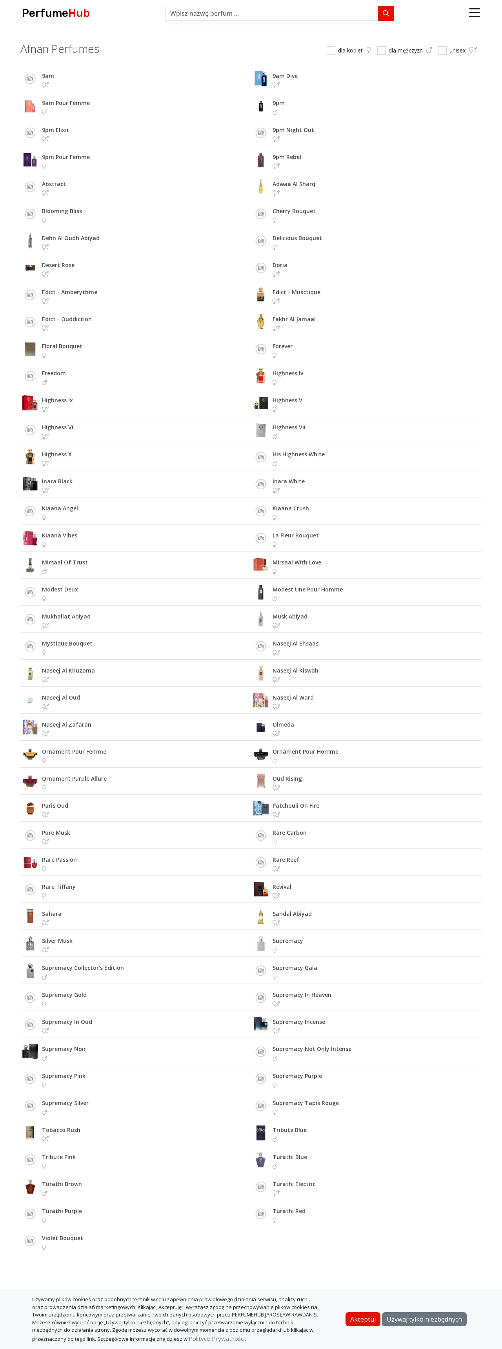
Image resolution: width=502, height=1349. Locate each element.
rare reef (286, 859)
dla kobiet (351, 50)
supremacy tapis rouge (306, 1103)
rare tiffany (59, 886)
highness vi (57, 427)
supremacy (288, 940)
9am (48, 76)
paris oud (55, 805)
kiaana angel (60, 508)
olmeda (283, 724)
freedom (54, 373)
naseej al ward (293, 697)
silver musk (57, 940)
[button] (474, 13)
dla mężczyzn (406, 50)
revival (282, 886)
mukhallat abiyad (66, 616)
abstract (54, 184)
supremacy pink (63, 1076)
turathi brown (62, 1184)
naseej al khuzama (68, 670)
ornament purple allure (74, 778)
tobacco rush (61, 1130)
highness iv (288, 373)
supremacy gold (64, 994)
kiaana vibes (59, 535)
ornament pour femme (74, 751)
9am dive (285, 76)
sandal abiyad (292, 913)
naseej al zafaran (66, 724)
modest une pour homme (308, 589)
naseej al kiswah (295, 670)
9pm (279, 103)
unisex (458, 50)
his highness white (299, 454)
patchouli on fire (296, 805)
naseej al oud (61, 697)
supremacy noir (64, 1048)
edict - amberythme (69, 292)
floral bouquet (62, 346)
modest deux (60, 589)
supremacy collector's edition (83, 967)
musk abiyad (290, 616)
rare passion (59, 859)
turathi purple (62, 1211)
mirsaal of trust (65, 562)
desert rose (58, 265)
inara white (289, 481)
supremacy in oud (67, 1021)
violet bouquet (62, 1238)
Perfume (56, 13)
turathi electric (294, 1184)
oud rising (287, 778)
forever (283, 346)
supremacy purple (297, 1076)
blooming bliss (62, 211)
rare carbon (290, 832)
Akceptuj (363, 1319)
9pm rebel (287, 157)
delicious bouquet (297, 238)
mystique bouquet (67, 643)
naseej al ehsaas (295, 643)
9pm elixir (55, 130)
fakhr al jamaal (294, 319)
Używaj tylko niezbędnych (424, 1319)
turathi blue (290, 1157)
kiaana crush (291, 508)
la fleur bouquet (296, 535)
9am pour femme (66, 103)
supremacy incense (299, 1021)
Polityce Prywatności (217, 1338)
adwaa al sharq (294, 184)
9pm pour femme (66, 157)
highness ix (57, 400)
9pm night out (293, 130)
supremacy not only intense (312, 1048)
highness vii (289, 427)
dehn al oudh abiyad (71, 238)
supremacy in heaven (302, 994)
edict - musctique (296, 292)
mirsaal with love (297, 562)
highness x (57, 454)
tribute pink (59, 1157)
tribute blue (290, 1130)
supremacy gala (295, 967)
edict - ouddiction (67, 319)
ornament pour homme (305, 751)
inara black (57, 481)
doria (280, 265)
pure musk (56, 832)
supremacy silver (65, 1103)
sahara (52, 913)
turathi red (289, 1211)
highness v (287, 400)
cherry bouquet (294, 211)
